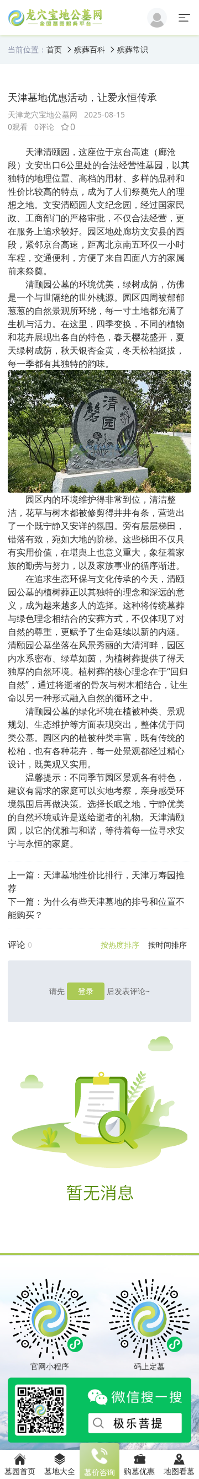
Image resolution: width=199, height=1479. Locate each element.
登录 (85, 991)
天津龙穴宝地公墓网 (42, 114)
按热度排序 (120, 944)
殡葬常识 (132, 49)
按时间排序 (167, 944)
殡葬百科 (89, 49)
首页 (54, 49)
